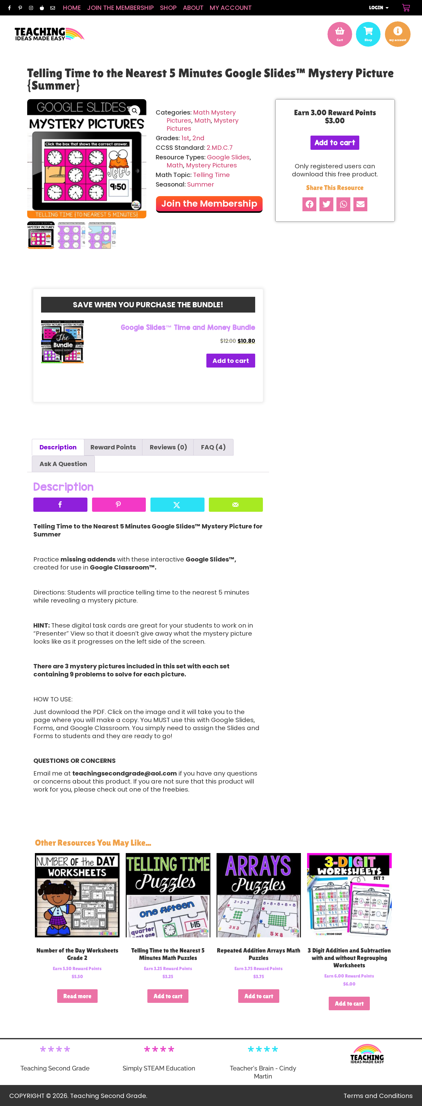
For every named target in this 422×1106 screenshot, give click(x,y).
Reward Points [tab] (113, 447)
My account (231, 7)
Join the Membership (120, 7)
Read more (77, 996)
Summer (200, 184)
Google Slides (228, 157)
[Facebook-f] (9, 7)
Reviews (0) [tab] (168, 447)
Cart (340, 40)
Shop (168, 7)
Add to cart (231, 360)
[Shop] (368, 31)
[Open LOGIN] (387, 7)
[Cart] (406, 7)
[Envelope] (52, 7)
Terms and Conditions (378, 1095)
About (193, 7)
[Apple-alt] (41, 7)
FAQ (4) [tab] (213, 447)
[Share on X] (177, 505)
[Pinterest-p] (20, 7)
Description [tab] (58, 447)
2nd (198, 138)
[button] (134, 110)
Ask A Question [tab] (63, 464)
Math (202, 120)
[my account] (398, 31)
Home (72, 7)
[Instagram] (31, 7)
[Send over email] (236, 505)
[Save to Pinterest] (119, 505)
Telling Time (211, 174)
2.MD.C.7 (220, 147)
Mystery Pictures (211, 165)
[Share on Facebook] (60, 505)
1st (185, 138)
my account (397, 40)
